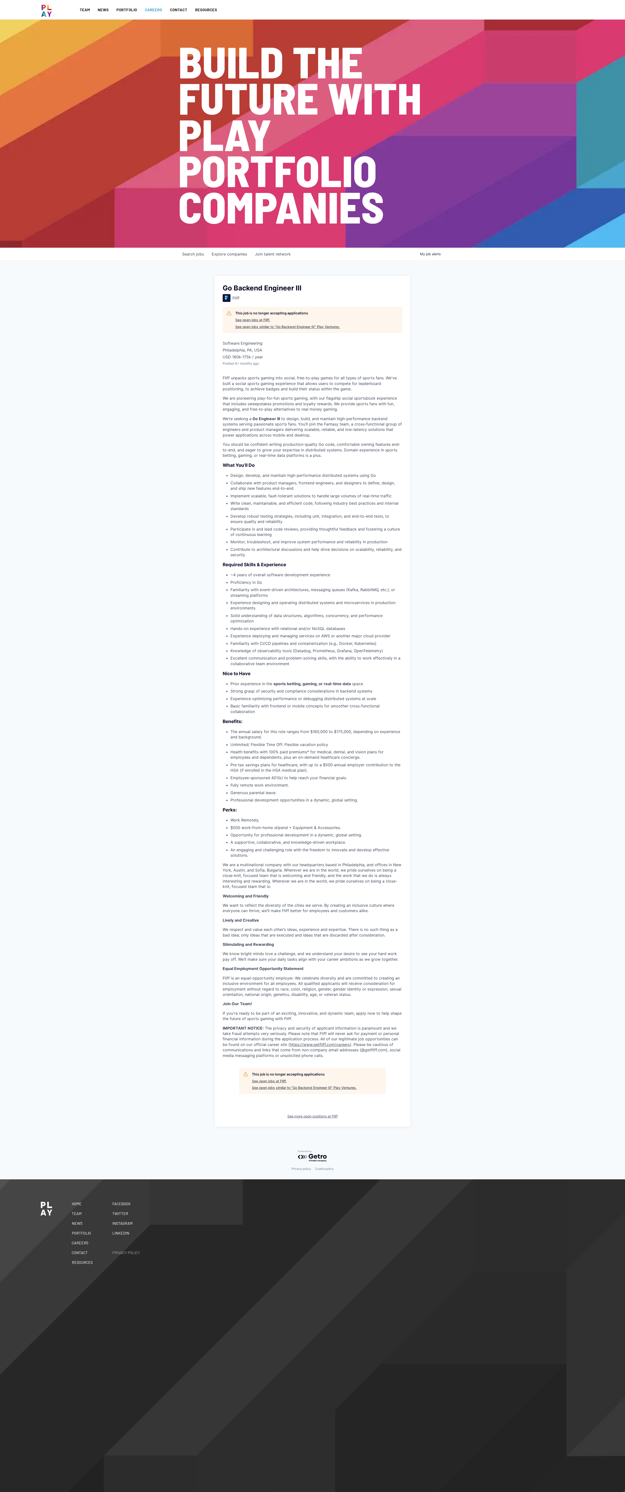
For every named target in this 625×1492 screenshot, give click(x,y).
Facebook (121, 1203)
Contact (178, 9)
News (103, 9)
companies (229, 254)
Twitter (120, 1213)
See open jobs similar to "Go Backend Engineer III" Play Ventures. (287, 327)
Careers (153, 9)
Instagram (122, 1223)
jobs (193, 254)
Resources (206, 9)
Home (77, 1203)
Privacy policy (301, 1169)
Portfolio (126, 9)
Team (85, 9)
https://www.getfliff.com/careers (320, 1044)
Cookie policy (324, 1169)
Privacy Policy (126, 1252)
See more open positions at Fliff (312, 1116)
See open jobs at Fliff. (252, 320)
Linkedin (120, 1233)
